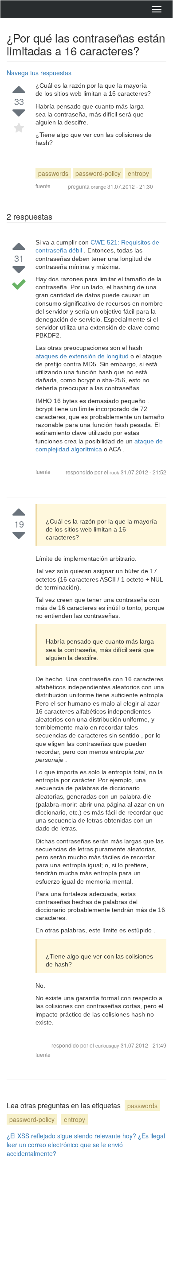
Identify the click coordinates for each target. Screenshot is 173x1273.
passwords (53, 173)
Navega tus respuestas (39, 72)
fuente (43, 186)
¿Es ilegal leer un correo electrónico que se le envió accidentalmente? (86, 1144)
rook (114, 472)
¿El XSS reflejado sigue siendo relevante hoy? (71, 1135)
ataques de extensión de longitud (82, 356)
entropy (138, 173)
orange (98, 186)
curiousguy (108, 1045)
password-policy (98, 173)
